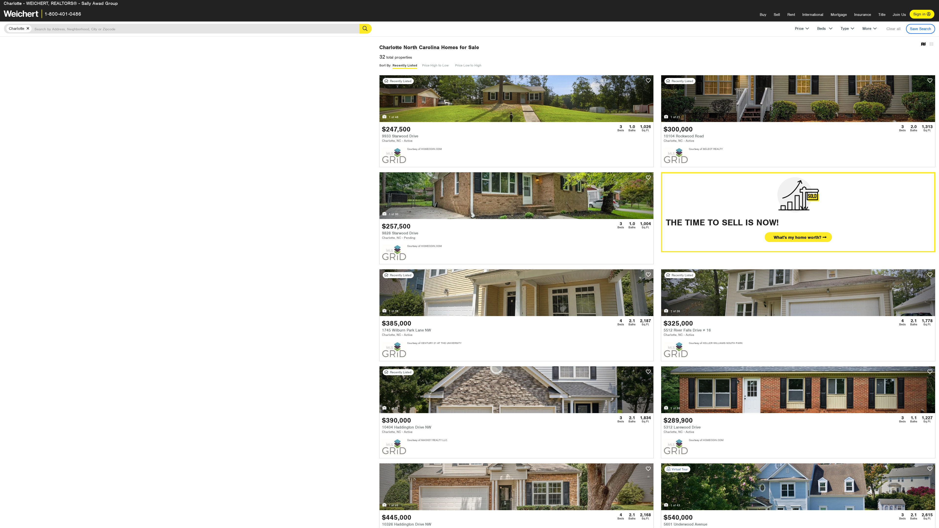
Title (881, 14)
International (812, 14)
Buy (763, 14)
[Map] (923, 44)
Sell (777, 14)
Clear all (893, 28)
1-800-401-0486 (63, 14)
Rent (791, 14)
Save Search (920, 28)
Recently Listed (404, 65)
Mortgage (839, 14)
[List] (931, 44)
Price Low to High (468, 65)
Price (799, 28)
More (866, 28)
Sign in (920, 14)
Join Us (899, 14)
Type (845, 28)
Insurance (862, 14)
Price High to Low (435, 65)
